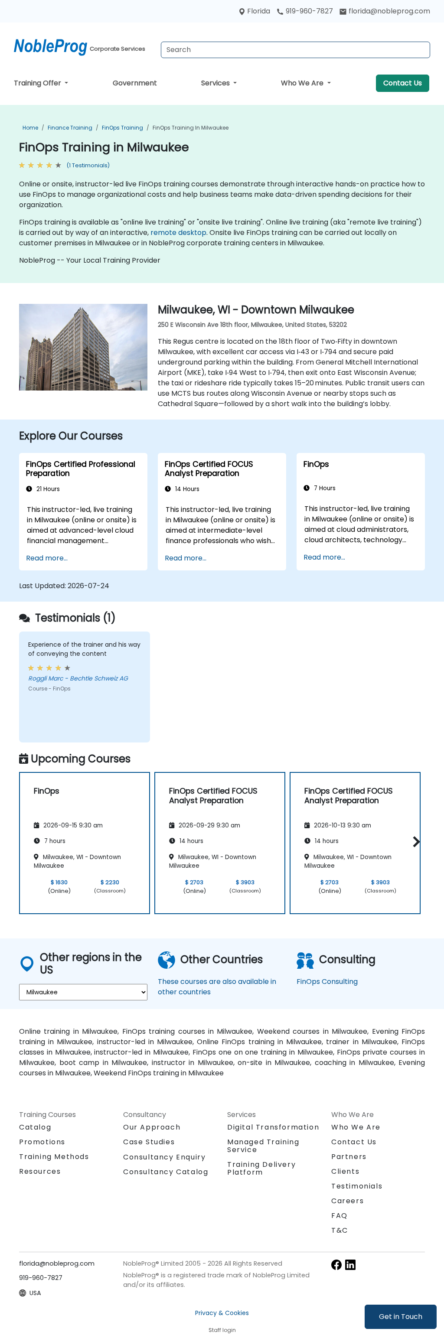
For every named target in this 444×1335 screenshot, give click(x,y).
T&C (339, 1230)
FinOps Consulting (327, 982)
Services (216, 83)
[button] (414, 841)
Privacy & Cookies (222, 1313)
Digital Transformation (273, 1127)
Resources (40, 1171)
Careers (347, 1201)
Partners (349, 1157)
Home (30, 127)
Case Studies (149, 1142)
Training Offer (38, 83)
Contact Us (402, 83)
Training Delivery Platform (261, 1168)
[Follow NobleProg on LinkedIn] (350, 1264)
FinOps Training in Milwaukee (191, 127)
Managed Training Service (263, 1146)
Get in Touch (400, 1317)
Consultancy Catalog (165, 1172)
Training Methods (54, 1157)
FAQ (339, 1216)
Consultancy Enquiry (164, 1157)
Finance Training (70, 127)
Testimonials (356, 1186)
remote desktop (178, 233)
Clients (345, 1171)
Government (135, 83)
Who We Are (303, 83)
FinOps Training (122, 127)
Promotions (42, 1142)
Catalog (35, 1127)
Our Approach (151, 1127)
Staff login (222, 1330)
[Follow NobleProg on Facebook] (336, 1264)
